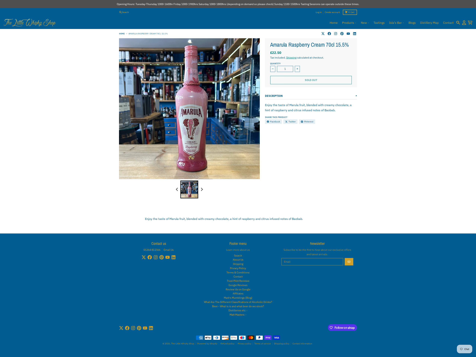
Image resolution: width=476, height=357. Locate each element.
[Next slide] (201, 189)
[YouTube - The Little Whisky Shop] (348, 33)
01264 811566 (152, 249)
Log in (319, 12)
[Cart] (470, 22)
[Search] (458, 22)
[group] (189, 189)
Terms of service (262, 343)
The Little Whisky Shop (182, 343)
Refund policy (227, 343)
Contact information (302, 343)
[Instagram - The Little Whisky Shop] (335, 33)
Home (122, 33)
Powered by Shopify (207, 343)
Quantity (275, 63)
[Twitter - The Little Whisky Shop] (323, 33)
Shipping (291, 57)
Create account (332, 12)
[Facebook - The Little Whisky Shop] (329, 33)
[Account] (464, 22)
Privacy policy (244, 343)
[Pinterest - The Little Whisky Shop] (342, 33)
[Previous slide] (177, 189)
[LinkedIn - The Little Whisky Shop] (354, 33)
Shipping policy (281, 343)
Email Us (169, 249)
